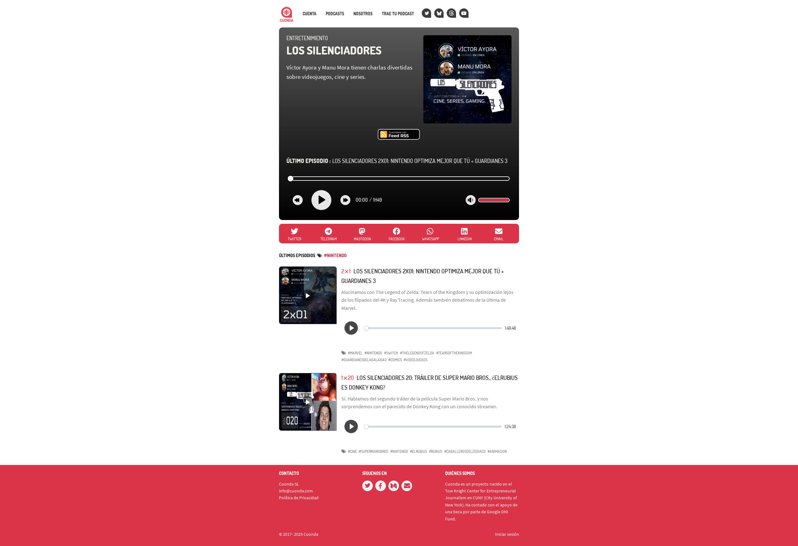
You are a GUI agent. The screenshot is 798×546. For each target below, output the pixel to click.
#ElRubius (418, 451)
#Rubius (435, 451)
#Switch (391, 353)
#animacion (497, 451)
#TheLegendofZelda (417, 353)
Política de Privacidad (299, 498)
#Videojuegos (415, 359)
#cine (352, 451)
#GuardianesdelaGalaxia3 (364, 359)
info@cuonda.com (296, 491)
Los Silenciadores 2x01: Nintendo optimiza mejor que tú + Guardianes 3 (396, 160)
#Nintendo (373, 353)
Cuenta (309, 13)
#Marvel (355, 353)
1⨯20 (347, 377)
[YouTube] (464, 13)
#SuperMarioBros (373, 451)
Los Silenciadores (334, 50)
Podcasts (335, 13)
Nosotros (363, 13)
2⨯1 (346, 271)
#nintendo (335, 255)
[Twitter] (426, 13)
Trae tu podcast (398, 13)
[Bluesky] (439, 13)
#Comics (395, 359)
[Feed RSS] (399, 134)
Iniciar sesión (507, 534)
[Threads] (451, 13)
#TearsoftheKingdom (454, 353)
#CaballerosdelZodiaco (465, 451)
